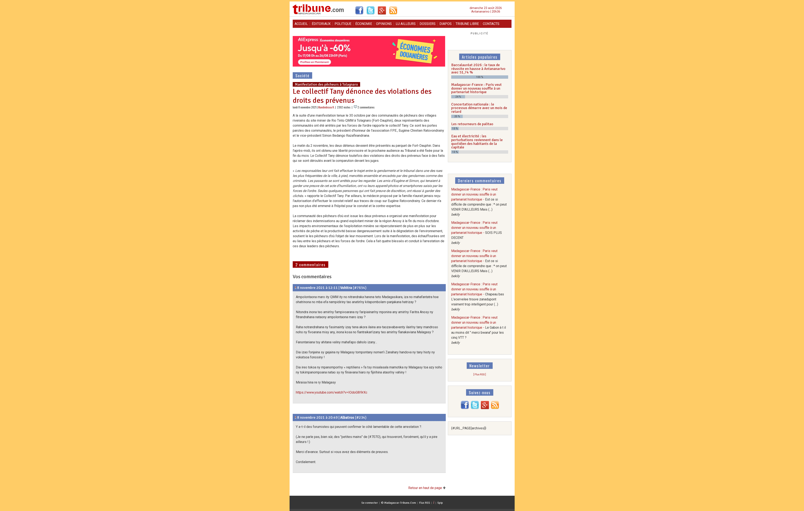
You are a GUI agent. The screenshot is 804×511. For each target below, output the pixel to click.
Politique (343, 24)
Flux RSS (424, 503)
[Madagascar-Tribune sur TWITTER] (475, 408)
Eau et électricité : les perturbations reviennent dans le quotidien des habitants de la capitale (477, 141)
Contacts (491, 24)
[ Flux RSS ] (479, 374)
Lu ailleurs (406, 24)
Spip (440, 503)
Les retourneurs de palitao (472, 124)
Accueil (301, 24)
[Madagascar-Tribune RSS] (495, 408)
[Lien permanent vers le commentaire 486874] (295, 287)
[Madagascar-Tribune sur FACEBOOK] (465, 408)
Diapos (445, 24)
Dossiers (428, 24)
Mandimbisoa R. (326, 107)
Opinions (384, 24)
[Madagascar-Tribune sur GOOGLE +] (485, 408)
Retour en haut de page (425, 488)
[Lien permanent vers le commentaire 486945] (295, 417)
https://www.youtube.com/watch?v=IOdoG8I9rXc (331, 392)
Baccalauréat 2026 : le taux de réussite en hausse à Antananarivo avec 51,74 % (478, 69)
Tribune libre (467, 24)
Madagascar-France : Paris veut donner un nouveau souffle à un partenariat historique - (476, 233)
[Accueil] (318, 14)
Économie (363, 24)
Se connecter (369, 503)
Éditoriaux (321, 24)
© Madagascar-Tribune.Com (398, 503)
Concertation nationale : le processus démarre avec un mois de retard (479, 108)
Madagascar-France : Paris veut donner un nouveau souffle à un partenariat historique (476, 88)
